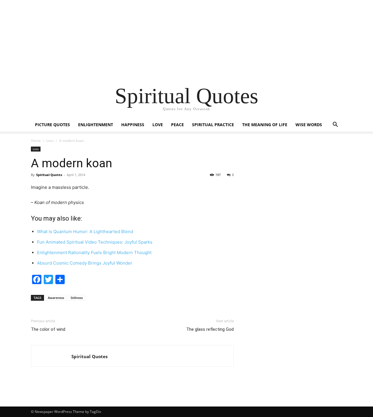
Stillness (77, 297)
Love (157, 124)
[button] (335, 125)
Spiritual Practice (213, 124)
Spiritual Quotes (89, 356)
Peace (177, 124)
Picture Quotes (52, 124)
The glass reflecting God (210, 329)
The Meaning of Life (264, 124)
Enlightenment (95, 124)
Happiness (132, 124)
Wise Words (308, 124)
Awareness (56, 297)
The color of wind (48, 329)
